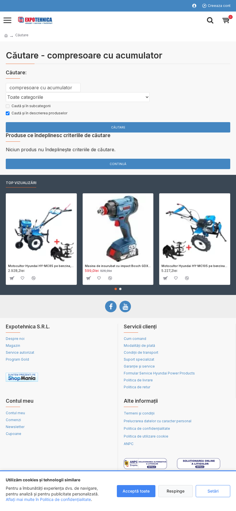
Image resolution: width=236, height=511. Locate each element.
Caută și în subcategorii (31, 106)
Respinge (175, 491)
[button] (116, 289)
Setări (213, 491)
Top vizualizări (21, 183)
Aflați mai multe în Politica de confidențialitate (48, 499)
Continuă (118, 164)
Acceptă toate (136, 491)
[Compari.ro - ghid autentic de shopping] (85, 378)
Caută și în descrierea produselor (39, 113)
